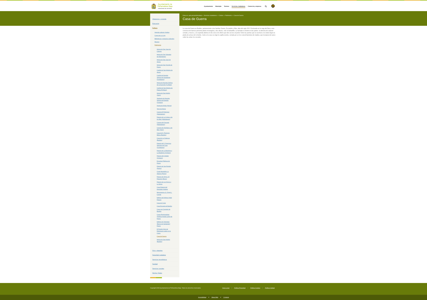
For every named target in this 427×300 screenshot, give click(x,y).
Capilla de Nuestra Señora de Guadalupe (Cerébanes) (163, 77)
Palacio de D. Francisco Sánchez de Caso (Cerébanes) (164, 145)
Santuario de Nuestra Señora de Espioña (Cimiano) (163, 100)
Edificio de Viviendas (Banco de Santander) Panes (163, 224)
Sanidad (155, 264)
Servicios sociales (158, 268)
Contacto (226, 297)
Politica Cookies (255, 288)
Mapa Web (214, 297)
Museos (157, 42)
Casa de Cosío (161, 203)
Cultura (154, 28)
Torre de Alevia (161, 109)
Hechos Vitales (157, 273)
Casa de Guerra (161, 236)
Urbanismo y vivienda (159, 19)
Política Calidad (270, 288)
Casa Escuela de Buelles (164, 206)
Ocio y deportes (157, 250)
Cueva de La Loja (160, 35)
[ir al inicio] (418, 286)
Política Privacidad (240, 288)
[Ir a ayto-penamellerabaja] (162, 6)
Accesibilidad (202, 297)
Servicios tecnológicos (159, 259)
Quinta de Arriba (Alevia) (164, 105)
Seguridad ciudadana (159, 255)
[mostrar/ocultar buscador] (266, 6)
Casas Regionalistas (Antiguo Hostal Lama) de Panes (164, 217)
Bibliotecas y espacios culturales (164, 39)
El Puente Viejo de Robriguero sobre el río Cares (164, 231)
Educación (155, 23)
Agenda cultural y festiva (162, 32)
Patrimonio (158, 45)
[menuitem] (208, 6)
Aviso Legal (225, 288)
